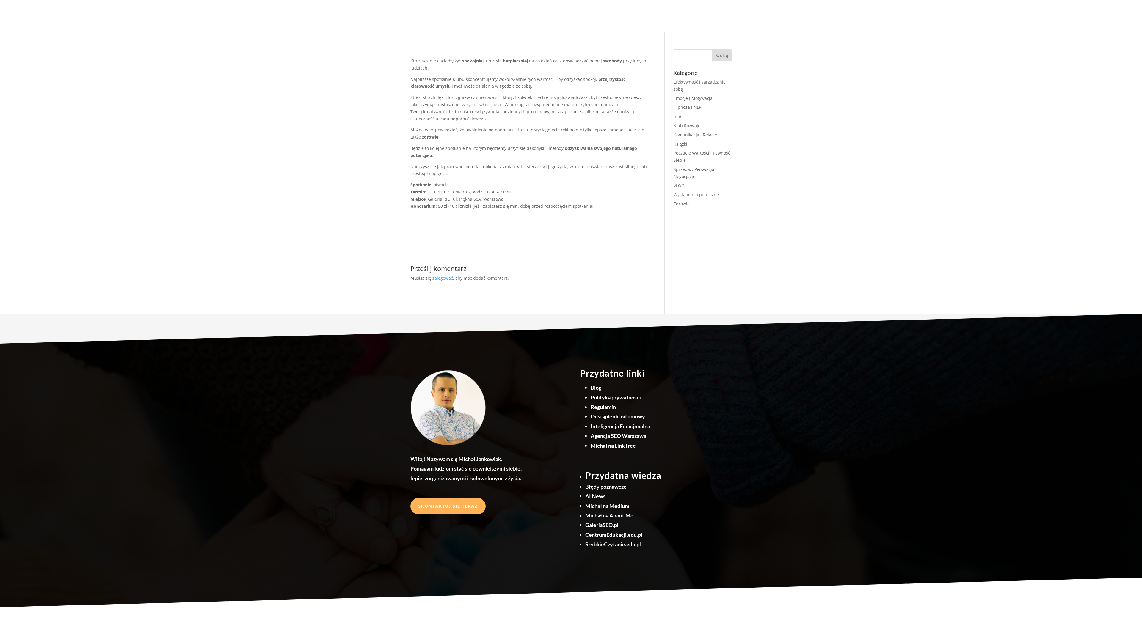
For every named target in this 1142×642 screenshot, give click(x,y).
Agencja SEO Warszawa (618, 435)
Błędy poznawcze (606, 486)
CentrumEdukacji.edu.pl (613, 534)
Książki (680, 144)
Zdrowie (682, 204)
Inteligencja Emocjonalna (620, 426)
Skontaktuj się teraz (448, 506)
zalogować (442, 278)
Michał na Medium (607, 506)
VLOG (679, 185)
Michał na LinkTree (613, 445)
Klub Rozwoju (687, 125)
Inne (678, 116)
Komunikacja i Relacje (695, 135)
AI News (595, 496)
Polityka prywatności (616, 397)
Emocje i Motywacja (693, 98)
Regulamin (603, 407)
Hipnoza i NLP (687, 107)
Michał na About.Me (609, 515)
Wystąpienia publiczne (696, 194)
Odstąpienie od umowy (618, 416)
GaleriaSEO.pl (601, 525)
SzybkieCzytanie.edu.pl (613, 544)
